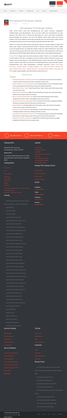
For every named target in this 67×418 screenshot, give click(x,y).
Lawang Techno (14, 23)
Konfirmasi (37, 353)
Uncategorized (25, 23)
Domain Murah (38, 147)
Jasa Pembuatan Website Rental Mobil (16, 276)
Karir (5, 170)
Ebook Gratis (38, 333)
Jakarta (6, 183)
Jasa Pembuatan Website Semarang (15, 289)
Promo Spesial (8, 173)
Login (36, 350)
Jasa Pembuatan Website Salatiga (15, 279)
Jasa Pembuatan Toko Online (13, 217)
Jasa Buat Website (11, 210)
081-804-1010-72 (16, 135)
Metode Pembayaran (40, 356)
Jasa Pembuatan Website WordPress (15, 302)
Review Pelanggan (39, 179)
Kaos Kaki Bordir (16, 188)
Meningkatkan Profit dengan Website (25, 21)
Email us (57, 135)
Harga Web (7, 373)
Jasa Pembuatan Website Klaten (14, 260)
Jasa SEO (37, 156)
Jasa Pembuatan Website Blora (45, 387)
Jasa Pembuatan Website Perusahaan (16, 273)
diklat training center (9, 190)
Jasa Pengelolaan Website (13, 306)
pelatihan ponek (10, 312)
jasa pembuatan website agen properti (16, 220)
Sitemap (60, 414)
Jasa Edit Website (8, 358)
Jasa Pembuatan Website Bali (13, 223)
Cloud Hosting (7, 339)
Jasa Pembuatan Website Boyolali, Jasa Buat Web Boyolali (49, 392)
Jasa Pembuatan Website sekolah (14, 286)
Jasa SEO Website (11, 309)
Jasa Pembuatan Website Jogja (14, 250)
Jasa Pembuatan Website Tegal (14, 299)
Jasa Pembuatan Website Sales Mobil (15, 283)
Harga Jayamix (8, 188)
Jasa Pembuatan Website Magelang (15, 263)
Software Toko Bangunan (12, 322)
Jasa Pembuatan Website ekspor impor (16, 243)
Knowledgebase (39, 336)
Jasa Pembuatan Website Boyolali (14, 237)
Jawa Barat (7, 181)
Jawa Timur (7, 176)
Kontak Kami (7, 167)
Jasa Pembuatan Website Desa (14, 240)
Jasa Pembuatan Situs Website (43, 154)
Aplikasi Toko (7, 370)
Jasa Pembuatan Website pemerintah (15, 270)
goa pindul (6, 192)
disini (46, 71)
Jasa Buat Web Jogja (40, 162)
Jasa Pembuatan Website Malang (14, 266)
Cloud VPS (37, 152)
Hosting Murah (8, 333)
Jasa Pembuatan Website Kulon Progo (46, 403)
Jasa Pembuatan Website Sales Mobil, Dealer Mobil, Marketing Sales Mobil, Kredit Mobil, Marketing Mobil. (48, 370)
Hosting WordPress (9, 342)
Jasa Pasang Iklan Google (41, 158)
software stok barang (11, 319)
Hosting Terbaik (39, 170)
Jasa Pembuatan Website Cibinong (46, 396)
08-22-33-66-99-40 (36, 135)
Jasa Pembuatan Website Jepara (14, 246)
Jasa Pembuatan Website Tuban (45, 377)
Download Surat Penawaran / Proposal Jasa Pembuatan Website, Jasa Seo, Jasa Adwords (16, 202)
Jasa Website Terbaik (40, 173)
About (44, 414)
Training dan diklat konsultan (13, 325)
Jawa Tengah (7, 178)
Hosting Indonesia (8, 336)
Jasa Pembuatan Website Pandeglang (46, 400)
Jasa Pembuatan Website (10, 353)
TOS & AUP (38, 358)
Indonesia (6, 185)
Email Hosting (7, 345)
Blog (36, 339)
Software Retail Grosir (11, 316)
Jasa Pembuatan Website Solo (14, 293)
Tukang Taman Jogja (15, 192)
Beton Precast (25, 188)
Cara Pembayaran (39, 342)
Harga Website (10, 207)
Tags (54, 414)
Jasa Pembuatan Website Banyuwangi (16, 230)
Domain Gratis (38, 176)
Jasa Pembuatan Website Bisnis (14, 233)
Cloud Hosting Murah (40, 149)
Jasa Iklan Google (10, 214)
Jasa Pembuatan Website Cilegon (45, 406)
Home (38, 414)
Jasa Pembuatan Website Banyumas (15, 227)
